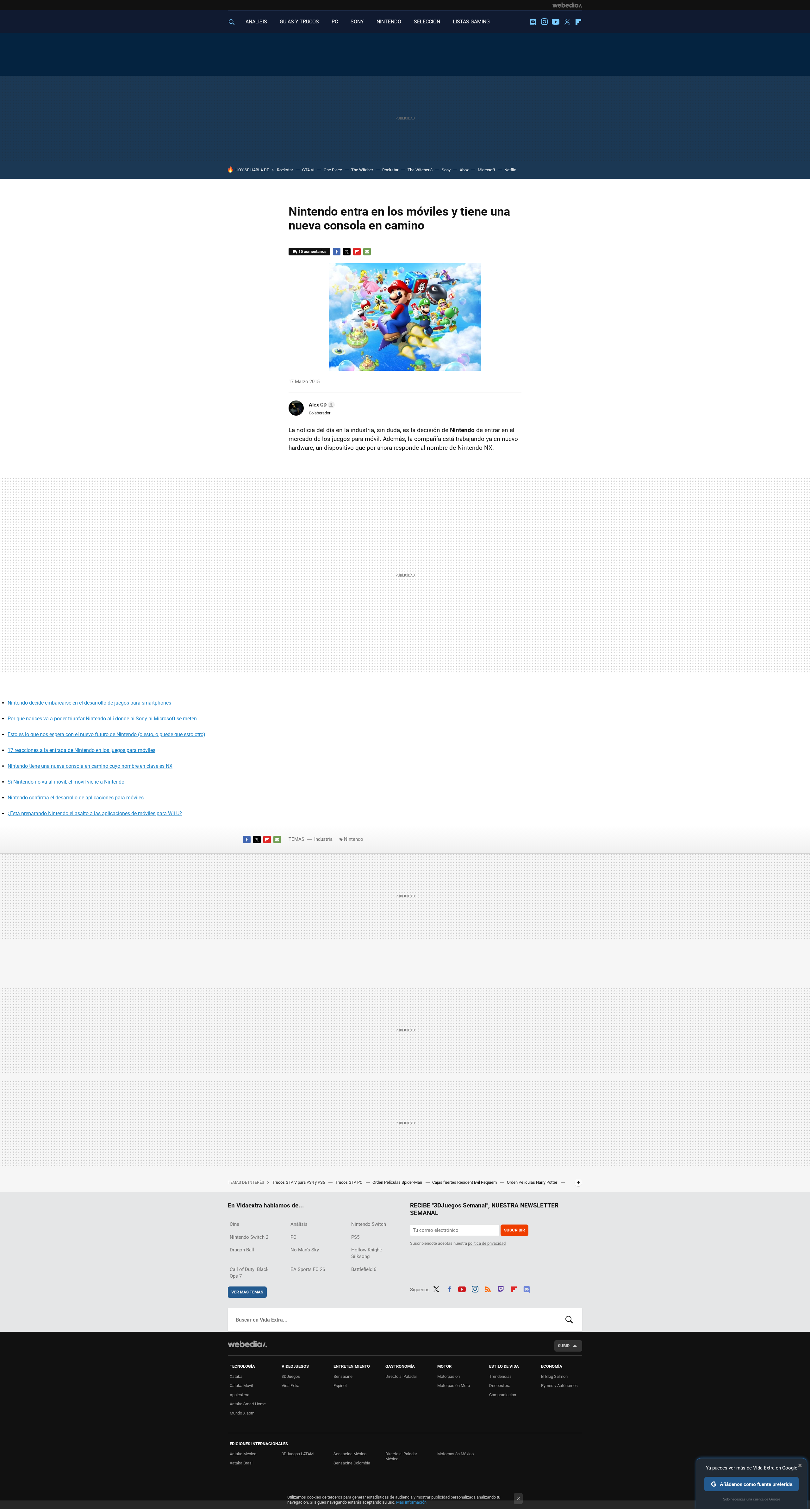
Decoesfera (499, 1385)
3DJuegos (291, 1376)
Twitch (501, 1288)
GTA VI (308, 170)
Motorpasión (448, 1376)
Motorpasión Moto (453, 1385)
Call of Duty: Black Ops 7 (249, 1273)
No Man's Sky (304, 1250)
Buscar (569, 1319)
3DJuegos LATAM (298, 1453)
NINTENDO (389, 22)
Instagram (544, 22)
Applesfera (239, 1394)
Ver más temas (247, 1292)
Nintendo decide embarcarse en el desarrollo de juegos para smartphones (89, 703)
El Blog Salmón (554, 1376)
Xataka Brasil (241, 1463)
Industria (323, 839)
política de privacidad (487, 1243)
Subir (564, 1345)
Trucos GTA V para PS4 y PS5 (299, 1182)
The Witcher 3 (420, 170)
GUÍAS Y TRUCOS (299, 22)
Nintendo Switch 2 (249, 1237)
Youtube (555, 22)
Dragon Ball (242, 1250)
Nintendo (353, 839)
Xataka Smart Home (248, 1404)
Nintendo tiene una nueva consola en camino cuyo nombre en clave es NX (90, 766)
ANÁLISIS (256, 22)
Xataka (236, 1376)
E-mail (367, 251)
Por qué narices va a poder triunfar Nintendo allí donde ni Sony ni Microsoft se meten (102, 719)
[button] (321, 405)
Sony (446, 170)
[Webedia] (567, 5)
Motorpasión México (455, 1453)
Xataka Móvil (241, 1385)
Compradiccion (502, 1394)
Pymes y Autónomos (559, 1385)
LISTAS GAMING (471, 22)
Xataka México (243, 1453)
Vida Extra (290, 1385)
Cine (234, 1224)
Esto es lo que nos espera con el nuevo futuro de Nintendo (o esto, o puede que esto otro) (106, 734)
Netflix (510, 170)
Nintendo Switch (368, 1224)
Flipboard (578, 22)
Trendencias (500, 1376)
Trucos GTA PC (349, 1182)
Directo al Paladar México (401, 1456)
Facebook (336, 251)
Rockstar (285, 170)
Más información (411, 1502)
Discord (533, 22)
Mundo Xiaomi (242, 1413)
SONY (357, 22)
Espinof (340, 1385)
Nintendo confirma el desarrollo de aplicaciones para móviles (76, 798)
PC (335, 22)
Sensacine (342, 1376)
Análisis (299, 1224)
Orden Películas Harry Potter (532, 1182)
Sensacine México (349, 1453)
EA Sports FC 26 (307, 1269)
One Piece (333, 170)
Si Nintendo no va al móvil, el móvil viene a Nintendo (66, 782)
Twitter (567, 22)
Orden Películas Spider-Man (397, 1182)
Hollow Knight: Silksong (366, 1253)
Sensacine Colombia (351, 1463)
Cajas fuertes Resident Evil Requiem (465, 1182)
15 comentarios (312, 251)
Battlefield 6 (363, 1269)
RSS (488, 1288)
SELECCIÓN (427, 22)
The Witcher (362, 170)
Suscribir (514, 1230)
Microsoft (486, 170)
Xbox (464, 170)
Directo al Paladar (401, 1376)
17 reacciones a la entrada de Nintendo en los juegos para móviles (81, 750)
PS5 (355, 1237)
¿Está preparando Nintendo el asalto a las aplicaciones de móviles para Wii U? (95, 813)
